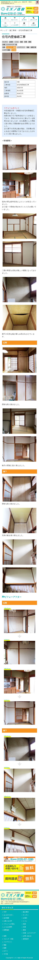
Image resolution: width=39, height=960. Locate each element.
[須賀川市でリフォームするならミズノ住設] (13, 10)
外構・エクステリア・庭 (9, 44)
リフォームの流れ (9, 924)
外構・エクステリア (29, 933)
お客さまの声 (8, 921)
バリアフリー (21, 47)
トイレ (17, 42)
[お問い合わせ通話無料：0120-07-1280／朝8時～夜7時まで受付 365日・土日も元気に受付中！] (19, 860)
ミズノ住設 (17, 958)
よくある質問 (8, 927)
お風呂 (11, 42)
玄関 (3, 47)
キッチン (5, 42)
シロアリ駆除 (6, 50)
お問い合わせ (27, 936)
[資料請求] (19, 881)
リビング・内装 (11, 47)
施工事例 (26, 912)
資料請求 (26, 939)
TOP (5, 912)
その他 (14, 50)
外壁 (25, 42)
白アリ (6, 951)
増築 (28, 47)
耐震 (5, 948)
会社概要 (6, 918)
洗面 (21, 42)
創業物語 (6, 930)
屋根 (29, 42)
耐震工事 (33, 47)
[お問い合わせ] (19, 871)
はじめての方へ (8, 915)
